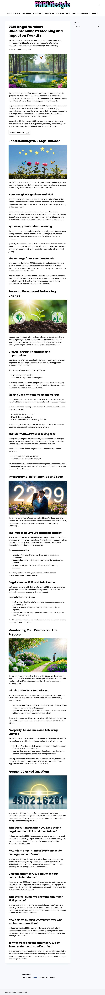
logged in (35, 977)
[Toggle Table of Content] (27, 132)
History (16, 13)
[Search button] (98, 26)
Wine (74, 13)
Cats (9, 13)
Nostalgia (26, 13)
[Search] (99, 5)
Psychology (83, 13)
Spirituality (38, 13)
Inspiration (49, 13)
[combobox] (85, 26)
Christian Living (63, 13)
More (94, 13)
